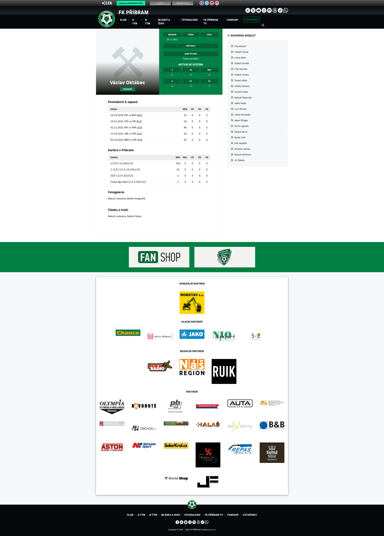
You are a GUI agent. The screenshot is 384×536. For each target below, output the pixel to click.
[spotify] (269, 10)
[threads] (274, 10)
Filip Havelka (240, 69)
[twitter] (253, 10)
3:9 (139, 127)
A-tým (141, 514)
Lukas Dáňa (240, 57)
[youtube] (258, 10)
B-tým (153, 514)
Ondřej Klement (242, 86)
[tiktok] (280, 10)
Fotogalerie (190, 19)
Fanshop (232, 19)
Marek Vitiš (240, 137)
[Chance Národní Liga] (131, 4)
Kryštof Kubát (241, 92)
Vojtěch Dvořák (241, 63)
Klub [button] (123, 19)
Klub (130, 514)
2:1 (139, 133)
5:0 (140, 139)
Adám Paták (240, 103)
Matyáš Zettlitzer (242, 154)
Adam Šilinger (241, 120)
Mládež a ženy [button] (164, 21)
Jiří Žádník (239, 160)
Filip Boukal (240, 46)
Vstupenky (251, 19)
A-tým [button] (134, 21)
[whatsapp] (285, 10)
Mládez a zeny (170, 514)
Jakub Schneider (242, 114)
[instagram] (264, 10)
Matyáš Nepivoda (243, 97)
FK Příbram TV (211, 21)
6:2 (139, 121)
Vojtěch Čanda (241, 52)
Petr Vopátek (240, 143)
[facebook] (247, 10)
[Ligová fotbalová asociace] (107, 4)
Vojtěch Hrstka (241, 74)
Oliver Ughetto (241, 126)
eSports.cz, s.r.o (209, 529)
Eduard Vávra (240, 131)
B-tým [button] (147, 21)
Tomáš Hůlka (240, 80)
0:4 (139, 115)
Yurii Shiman (240, 109)
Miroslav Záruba (242, 149)
